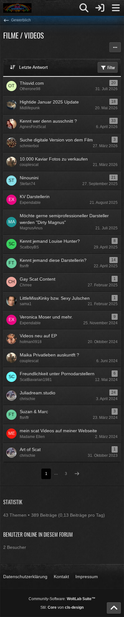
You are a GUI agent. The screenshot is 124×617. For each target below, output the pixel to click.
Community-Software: (62, 599)
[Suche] (84, 8)
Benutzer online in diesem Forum (38, 534)
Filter (111, 67)
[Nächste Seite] (77, 474)
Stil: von (62, 607)
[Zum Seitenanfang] (114, 608)
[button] (115, 47)
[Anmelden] (99, 8)
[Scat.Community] (17, 8)
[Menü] (115, 8)
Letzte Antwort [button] (33, 67)
